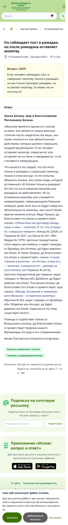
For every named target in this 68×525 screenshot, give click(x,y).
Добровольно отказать (35, 517)
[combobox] (27, 16)
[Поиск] (63, 16)
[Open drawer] (64, 6)
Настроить (55, 517)
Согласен (12, 517)
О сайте (15, 483)
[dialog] (32, 507)
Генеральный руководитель (40, 483)
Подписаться (55, 423)
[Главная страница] (11, 29)
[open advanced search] (52, 15)
